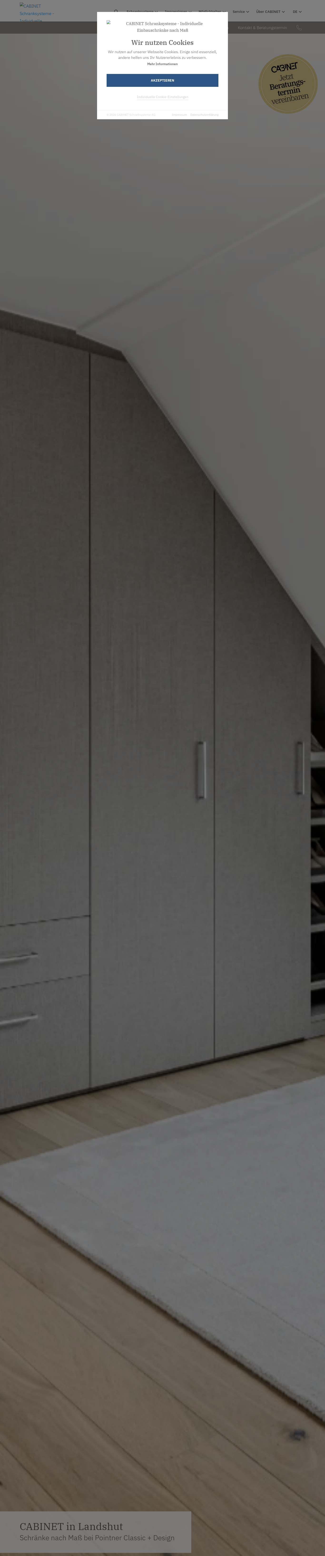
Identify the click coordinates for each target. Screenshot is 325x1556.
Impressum (179, 114)
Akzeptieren (162, 80)
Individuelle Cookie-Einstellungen (162, 97)
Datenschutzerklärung (204, 114)
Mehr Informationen (162, 64)
